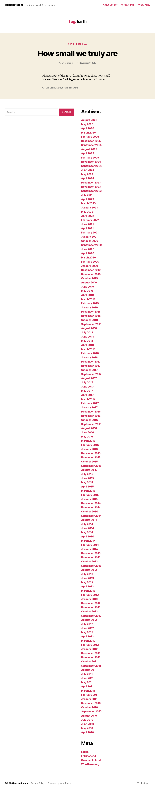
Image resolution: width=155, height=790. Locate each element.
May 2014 (87, 532)
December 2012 (91, 603)
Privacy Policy (143, 5)
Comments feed (91, 760)
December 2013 (91, 553)
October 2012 (89, 611)
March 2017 (88, 399)
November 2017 (91, 365)
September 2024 (91, 165)
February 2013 (90, 594)
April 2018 (87, 344)
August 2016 (89, 428)
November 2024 (91, 161)
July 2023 (87, 195)
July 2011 (87, 674)
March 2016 (88, 440)
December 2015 (91, 453)
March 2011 (88, 690)
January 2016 (89, 449)
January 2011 (89, 699)
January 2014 (89, 549)
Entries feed (88, 756)
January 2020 (89, 265)
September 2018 (91, 324)
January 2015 (89, 499)
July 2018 (87, 332)
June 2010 (87, 724)
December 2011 (90, 653)
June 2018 (87, 336)
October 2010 (89, 707)
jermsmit (69, 63)
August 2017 (89, 378)
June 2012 (87, 628)
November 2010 (91, 703)
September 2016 (91, 424)
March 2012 (88, 640)
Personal (81, 44)
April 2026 (87, 128)
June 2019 (87, 286)
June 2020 (87, 249)
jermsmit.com (14, 4)
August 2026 (89, 120)
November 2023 (91, 186)
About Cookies (110, 5)
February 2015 (90, 494)
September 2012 (91, 615)
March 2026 (88, 132)
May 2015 (87, 482)
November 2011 (90, 657)
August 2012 (89, 619)
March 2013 (88, 590)
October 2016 (89, 419)
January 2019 (89, 307)
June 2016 (87, 432)
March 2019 (88, 299)
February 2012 (90, 644)
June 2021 (87, 224)
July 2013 (87, 574)
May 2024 (87, 174)
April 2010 (87, 732)
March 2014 (88, 540)
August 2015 (89, 469)
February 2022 (90, 220)
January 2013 (89, 599)
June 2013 (87, 578)
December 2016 (91, 411)
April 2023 (87, 199)
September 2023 (91, 190)
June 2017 (87, 386)
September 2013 (91, 565)
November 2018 (91, 315)
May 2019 (87, 290)
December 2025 (91, 140)
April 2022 (87, 215)
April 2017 (87, 394)
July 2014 (87, 524)
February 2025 (90, 157)
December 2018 (91, 311)
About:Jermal (127, 5)
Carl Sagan (50, 88)
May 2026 (87, 124)
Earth (58, 88)
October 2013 (89, 561)
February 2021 (90, 232)
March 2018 (88, 349)
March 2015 (88, 490)
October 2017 (89, 369)
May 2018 (87, 340)
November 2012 (91, 607)
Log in (84, 751)
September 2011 (91, 665)
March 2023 (88, 203)
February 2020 (90, 261)
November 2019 (91, 274)
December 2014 (91, 503)
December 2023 (91, 182)
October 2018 (89, 319)
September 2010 (91, 711)
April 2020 (87, 253)
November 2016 (91, 415)
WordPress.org (90, 764)
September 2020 (91, 245)
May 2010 (87, 728)
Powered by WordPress (59, 783)
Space (65, 88)
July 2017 (87, 382)
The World (73, 88)
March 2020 (88, 257)
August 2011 (89, 669)
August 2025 (89, 149)
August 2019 (89, 282)
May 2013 (87, 582)
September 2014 (91, 515)
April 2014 (87, 536)
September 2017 (91, 374)
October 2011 (89, 661)
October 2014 (89, 511)
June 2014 (87, 528)
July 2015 (87, 474)
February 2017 (90, 403)
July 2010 (87, 719)
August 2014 (89, 519)
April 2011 (87, 686)
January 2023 (89, 207)
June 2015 (87, 478)
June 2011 (87, 678)
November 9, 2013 (87, 63)
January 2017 (89, 407)
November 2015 (91, 457)
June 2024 (87, 170)
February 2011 (89, 694)
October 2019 (89, 278)
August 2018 (89, 328)
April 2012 (87, 636)
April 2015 (87, 486)
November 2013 (91, 557)
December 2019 (91, 270)
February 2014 (90, 544)
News (71, 44)
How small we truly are (77, 53)
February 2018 (90, 353)
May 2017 (87, 390)
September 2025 (91, 145)
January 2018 (89, 357)
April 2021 (87, 228)
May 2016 (87, 436)
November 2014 (91, 507)
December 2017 (91, 361)
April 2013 (87, 586)
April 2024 (87, 178)
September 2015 (91, 465)
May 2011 (87, 682)
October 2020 (89, 240)
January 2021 (89, 236)
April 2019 (87, 294)
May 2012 (87, 632)
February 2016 (90, 444)
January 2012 (89, 649)
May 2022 (87, 211)
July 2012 (87, 624)
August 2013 (89, 569)
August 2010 (89, 715)
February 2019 (90, 303)
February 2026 (90, 136)
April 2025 (87, 153)
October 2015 (89, 461)
